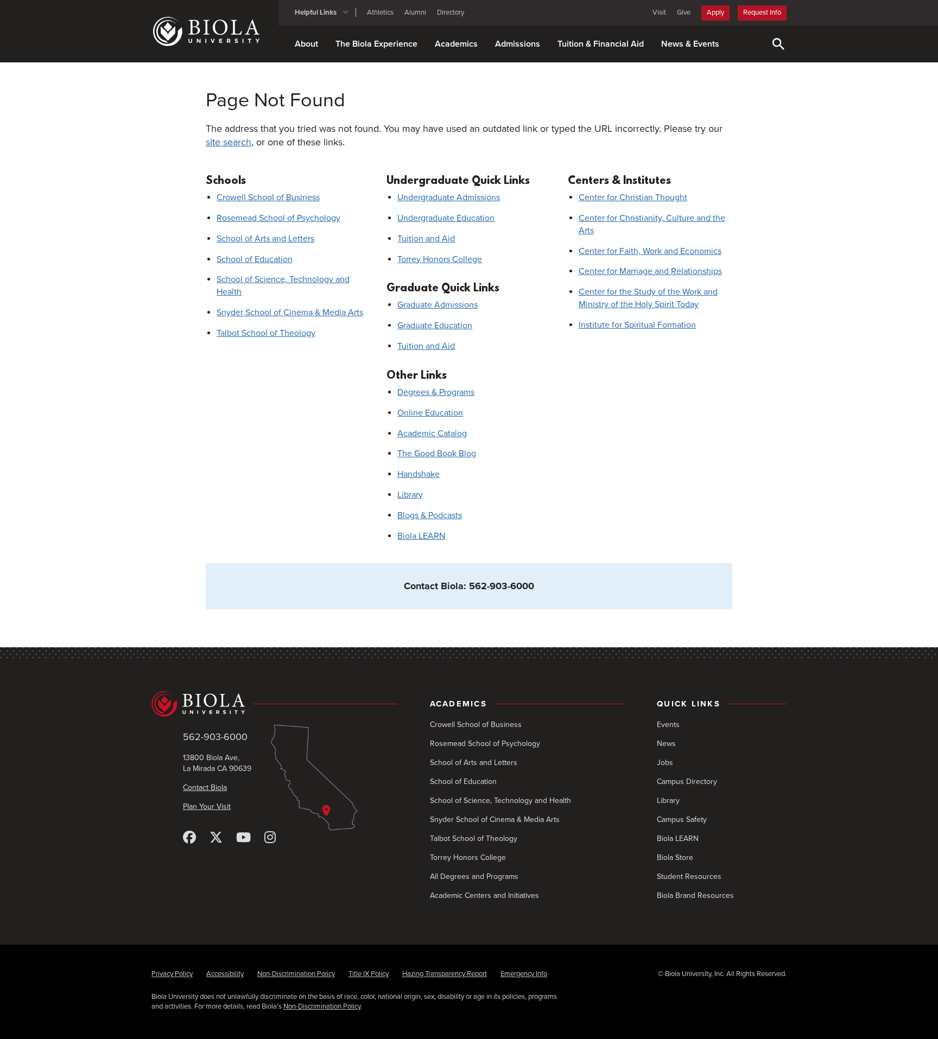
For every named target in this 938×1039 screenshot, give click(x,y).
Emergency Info (523, 974)
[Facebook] (189, 838)
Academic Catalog (432, 433)
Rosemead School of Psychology (278, 218)
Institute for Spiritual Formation (637, 325)
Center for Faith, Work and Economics (650, 251)
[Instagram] (270, 838)
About (306, 44)
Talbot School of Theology (266, 333)
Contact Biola (205, 787)
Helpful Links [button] (316, 12)
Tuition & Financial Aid (600, 44)
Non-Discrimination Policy (296, 974)
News (666, 743)
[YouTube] (243, 838)
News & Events (690, 44)
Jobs (665, 762)
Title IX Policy (368, 974)
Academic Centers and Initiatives (484, 895)
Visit (659, 12)
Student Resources (689, 876)
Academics (456, 44)
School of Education (255, 259)
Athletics (380, 12)
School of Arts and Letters (265, 238)
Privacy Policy (172, 974)
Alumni (415, 12)
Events (668, 724)
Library (410, 494)
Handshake (418, 474)
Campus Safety (682, 819)
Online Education (430, 412)
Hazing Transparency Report (444, 974)
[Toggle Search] (778, 44)
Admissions (517, 44)
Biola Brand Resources (695, 895)
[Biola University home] (214, 31)
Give (683, 12)
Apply (715, 12)
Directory (450, 12)
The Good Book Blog (436, 453)
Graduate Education (434, 325)
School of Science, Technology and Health (500, 800)
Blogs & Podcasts (429, 515)
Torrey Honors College (439, 259)
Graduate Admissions (437, 304)
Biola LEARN (421, 536)
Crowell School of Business (268, 197)
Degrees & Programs (435, 392)
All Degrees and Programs (474, 876)
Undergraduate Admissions (448, 197)
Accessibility (225, 974)
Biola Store (675, 857)
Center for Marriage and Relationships (650, 271)
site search (228, 142)
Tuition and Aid (426, 238)
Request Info (762, 12)
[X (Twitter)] (216, 838)
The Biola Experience (376, 44)
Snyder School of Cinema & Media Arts (290, 312)
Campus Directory (687, 781)
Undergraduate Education (446, 218)
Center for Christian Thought (633, 197)
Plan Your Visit (207, 806)
